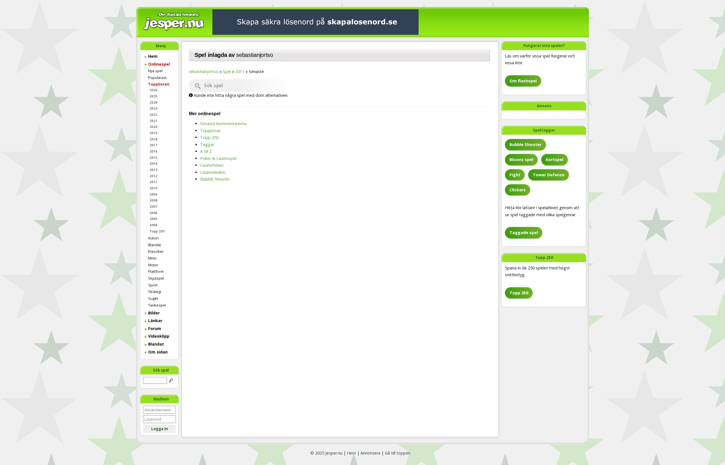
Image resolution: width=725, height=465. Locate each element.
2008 (153, 200)
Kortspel (554, 159)
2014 (153, 163)
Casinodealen (212, 172)
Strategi (154, 291)
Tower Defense (548, 174)
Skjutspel (156, 278)
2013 (153, 170)
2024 (153, 102)
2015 (153, 157)
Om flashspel (523, 80)
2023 (153, 108)
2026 (153, 90)
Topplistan (158, 84)
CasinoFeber (211, 165)
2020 (153, 127)
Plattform (156, 271)
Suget (153, 298)
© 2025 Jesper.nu (326, 453)
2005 (153, 219)
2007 (153, 206)
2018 (153, 139)
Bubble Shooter (525, 144)
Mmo (152, 258)
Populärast (157, 77)
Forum (154, 328)
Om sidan (157, 352)
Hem (152, 56)
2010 (153, 188)
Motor (153, 264)
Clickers (517, 189)
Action (153, 238)
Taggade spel (523, 232)
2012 (153, 176)
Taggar (207, 144)
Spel (227, 71)
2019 (153, 133)
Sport (152, 285)
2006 (153, 213)
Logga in (159, 428)
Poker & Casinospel (218, 158)
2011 (153, 182)
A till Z (206, 151)
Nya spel (155, 70)
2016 (153, 151)
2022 (153, 114)
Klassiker (156, 251)
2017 (153, 145)
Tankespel (157, 305)
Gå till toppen (397, 453)
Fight (514, 174)
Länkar (154, 320)
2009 (153, 194)
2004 (153, 225)
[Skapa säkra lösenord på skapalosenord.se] (315, 21)
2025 (153, 96)
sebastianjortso (254, 55)
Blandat (154, 244)
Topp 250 (157, 231)
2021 (153, 121)
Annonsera (370, 453)
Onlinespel (158, 64)
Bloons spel (521, 159)
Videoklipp (158, 336)
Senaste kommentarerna (223, 123)
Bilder (153, 313)
